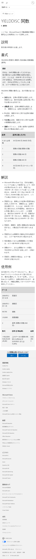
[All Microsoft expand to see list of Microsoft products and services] (2, 2)
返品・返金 (5, 407)
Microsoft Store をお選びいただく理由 (11, 414)
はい (12, 355)
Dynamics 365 (5, 465)
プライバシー (18, 549)
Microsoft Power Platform (8, 503)
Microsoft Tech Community (8, 497)
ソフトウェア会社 (6, 507)
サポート (5, 7)
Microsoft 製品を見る (7, 385)
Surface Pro (5, 366)
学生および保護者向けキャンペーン (11, 443)
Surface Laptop (6, 369)
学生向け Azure (6, 446)
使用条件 (19, 552)
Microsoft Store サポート (8, 404)
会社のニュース (6, 523)
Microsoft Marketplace (7, 500)
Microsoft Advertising (7, 471)
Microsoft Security (6, 458)
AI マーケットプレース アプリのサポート (12, 494)
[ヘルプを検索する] (7, 2)
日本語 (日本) (8, 538)
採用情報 (4, 519)
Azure (3, 462)
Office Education (6, 436)
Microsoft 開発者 (6, 487)
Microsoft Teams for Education (9, 430)
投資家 (4, 529)
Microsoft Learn (6, 490)
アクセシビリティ (6, 532)
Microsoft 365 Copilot (7, 475)
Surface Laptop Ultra (7, 372)
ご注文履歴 (5, 411)
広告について (5, 555)
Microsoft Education (7, 423)
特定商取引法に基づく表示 (9, 552)
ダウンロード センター (8, 401)
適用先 (5, 26)
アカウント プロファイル (8, 398)
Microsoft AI (5, 455)
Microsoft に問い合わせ (8, 549)
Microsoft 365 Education (8, 433)
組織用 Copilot (6, 375)
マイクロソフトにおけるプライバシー (11, 526)
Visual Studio (5, 510)
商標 (24, 552)
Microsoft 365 (5, 468)
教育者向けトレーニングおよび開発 (11, 439)
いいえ (23, 355)
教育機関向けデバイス (7, 426)
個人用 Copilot (6, 378)
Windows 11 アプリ (7, 388)
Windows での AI (6, 382)
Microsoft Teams (6, 478)
